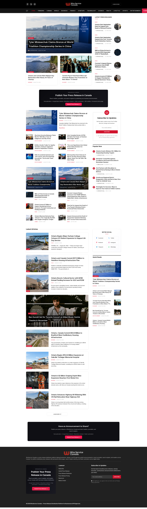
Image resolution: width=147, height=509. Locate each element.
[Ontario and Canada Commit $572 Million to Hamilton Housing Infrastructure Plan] (37, 263)
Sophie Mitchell (33, 50)
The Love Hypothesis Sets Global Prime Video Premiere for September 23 (77, 146)
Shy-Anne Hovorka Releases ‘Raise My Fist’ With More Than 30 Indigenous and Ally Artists (45, 136)
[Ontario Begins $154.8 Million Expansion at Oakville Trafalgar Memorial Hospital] (37, 360)
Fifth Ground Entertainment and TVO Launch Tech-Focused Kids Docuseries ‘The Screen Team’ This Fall (44, 157)
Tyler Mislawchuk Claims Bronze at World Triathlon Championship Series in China (73, 115)
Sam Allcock (100, 164)
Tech (28, 249)
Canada (49, 10)
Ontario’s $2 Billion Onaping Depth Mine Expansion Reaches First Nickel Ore (66, 377)
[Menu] (27, 11)
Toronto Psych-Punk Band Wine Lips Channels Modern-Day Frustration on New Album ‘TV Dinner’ (74, 77)
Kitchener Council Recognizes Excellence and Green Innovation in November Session (107, 160)
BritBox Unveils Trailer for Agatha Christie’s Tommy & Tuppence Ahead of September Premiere (45, 146)
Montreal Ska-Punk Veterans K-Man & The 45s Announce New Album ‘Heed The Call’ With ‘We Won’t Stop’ (76, 157)
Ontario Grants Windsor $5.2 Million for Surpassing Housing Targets (108, 152)
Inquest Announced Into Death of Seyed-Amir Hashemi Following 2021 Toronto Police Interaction (77, 217)
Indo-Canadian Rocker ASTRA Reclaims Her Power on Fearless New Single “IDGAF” (77, 136)
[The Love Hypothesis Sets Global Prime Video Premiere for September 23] (62, 146)
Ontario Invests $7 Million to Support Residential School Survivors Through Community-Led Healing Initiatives (103, 78)
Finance (72, 10)
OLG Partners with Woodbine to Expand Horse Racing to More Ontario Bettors (108, 169)
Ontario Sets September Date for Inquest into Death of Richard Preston (103, 26)
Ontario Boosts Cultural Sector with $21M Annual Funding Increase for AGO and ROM (67, 279)
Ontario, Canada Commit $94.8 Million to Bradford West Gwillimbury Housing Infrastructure (66, 335)
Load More (56, 414)
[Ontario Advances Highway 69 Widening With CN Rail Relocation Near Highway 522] (37, 400)
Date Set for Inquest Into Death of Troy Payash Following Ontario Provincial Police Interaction (77, 207)
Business (64, 10)
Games (36, 221)
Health (108, 10)
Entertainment (135, 10)
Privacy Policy (106, 137)
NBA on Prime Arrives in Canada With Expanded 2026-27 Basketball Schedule (103, 52)
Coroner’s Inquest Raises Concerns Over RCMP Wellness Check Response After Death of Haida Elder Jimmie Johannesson (103, 65)
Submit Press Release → (73, 104)
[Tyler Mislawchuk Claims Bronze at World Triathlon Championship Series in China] (59, 34)
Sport (36, 199)
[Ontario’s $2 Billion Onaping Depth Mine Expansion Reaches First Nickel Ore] (37, 380)
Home (33, 10)
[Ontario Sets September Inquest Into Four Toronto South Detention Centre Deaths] (117, 39)
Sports (125, 10)
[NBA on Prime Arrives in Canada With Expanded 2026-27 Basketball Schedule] (117, 52)
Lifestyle (117, 10)
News (96, 22)
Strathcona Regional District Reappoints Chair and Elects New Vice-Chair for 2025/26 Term (108, 179)
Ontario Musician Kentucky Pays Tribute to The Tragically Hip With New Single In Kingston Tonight (45, 217)
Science (101, 10)
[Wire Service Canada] (73, 4)
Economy (65, 72)
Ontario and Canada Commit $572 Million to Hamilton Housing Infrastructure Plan (67, 259)
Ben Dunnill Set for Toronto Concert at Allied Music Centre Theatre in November (101, 312)
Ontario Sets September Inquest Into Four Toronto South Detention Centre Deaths (103, 39)
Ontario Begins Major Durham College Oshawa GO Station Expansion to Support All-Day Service (68, 238)
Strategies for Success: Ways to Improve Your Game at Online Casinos (108, 187)
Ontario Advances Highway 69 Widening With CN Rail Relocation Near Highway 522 (68, 396)
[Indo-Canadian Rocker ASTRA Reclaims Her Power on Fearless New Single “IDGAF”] (62, 137)
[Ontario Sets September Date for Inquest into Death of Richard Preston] (117, 26)
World (56, 10)
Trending (41, 10)
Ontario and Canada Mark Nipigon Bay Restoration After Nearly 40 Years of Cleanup (41, 77)
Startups (81, 10)
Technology (91, 10)
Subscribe (116, 4)
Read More (62, 128)
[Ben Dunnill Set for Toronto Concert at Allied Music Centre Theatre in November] (57, 311)
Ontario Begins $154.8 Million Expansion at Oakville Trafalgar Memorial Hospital (67, 356)
